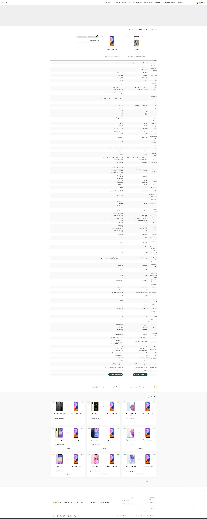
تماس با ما (152, 505)
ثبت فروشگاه (151, 499)
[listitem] (139, 413)
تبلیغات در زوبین (150, 502)
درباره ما (152, 508)
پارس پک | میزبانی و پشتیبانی (128, 500)
